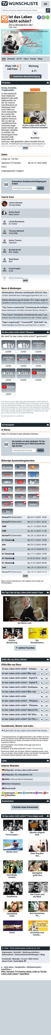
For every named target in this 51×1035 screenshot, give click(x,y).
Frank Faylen (14, 268)
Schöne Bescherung (12, 641)
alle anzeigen (7, 467)
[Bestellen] (35, 133)
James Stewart (15, 203)
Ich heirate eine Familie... (37, 933)
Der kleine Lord (24, 623)
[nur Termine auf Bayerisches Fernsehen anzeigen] (33, 475)
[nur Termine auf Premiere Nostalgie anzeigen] (7, 497)
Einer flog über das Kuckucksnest (37, 854)
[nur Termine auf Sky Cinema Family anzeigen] (20, 497)
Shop (40, 59)
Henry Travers (15, 240)
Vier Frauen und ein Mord (37, 895)
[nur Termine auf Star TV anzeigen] (20, 504)
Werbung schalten (31, 952)
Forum (33, 59)
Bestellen (35, 138)
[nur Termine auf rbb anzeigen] (20, 482)
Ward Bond (14, 259)
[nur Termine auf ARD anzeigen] (20, 467)
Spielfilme (5, 969)
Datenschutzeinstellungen (27, 954)
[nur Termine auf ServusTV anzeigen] (33, 497)
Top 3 (26, 59)
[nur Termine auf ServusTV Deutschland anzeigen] (7, 512)
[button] (39, 17)
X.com (24, 959)
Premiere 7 (33, 504)
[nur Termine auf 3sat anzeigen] (7, 489)
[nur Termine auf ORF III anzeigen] (7, 504)
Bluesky (16, 959)
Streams (11, 59)
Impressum (7, 952)
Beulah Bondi (15, 250)
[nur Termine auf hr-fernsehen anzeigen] (33, 482)
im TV (19, 59)
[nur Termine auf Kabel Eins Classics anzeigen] (33, 489)
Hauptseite (20, 967)
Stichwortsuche (34, 967)
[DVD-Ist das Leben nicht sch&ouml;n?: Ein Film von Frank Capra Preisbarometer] (47, 720)
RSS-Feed (33, 959)
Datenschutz (7, 954)
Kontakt (17, 952)
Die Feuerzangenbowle (12, 833)
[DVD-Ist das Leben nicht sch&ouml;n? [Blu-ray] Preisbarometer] (47, 674)
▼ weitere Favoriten (25, 648)
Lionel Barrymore (16, 221)
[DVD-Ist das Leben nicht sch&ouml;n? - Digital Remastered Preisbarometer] (47, 679)
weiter (40, 188)
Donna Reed (14, 212)
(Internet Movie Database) (19, 779)
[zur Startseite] (20, 3)
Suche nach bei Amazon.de (27, 730)
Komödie (12, 88)
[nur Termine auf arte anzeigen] (7, 475)
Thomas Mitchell (16, 231)
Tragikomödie (7, 90)
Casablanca (12, 896)
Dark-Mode (19, 961)
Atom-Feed (7, 961)
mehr (25, 148)
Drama (4, 88)
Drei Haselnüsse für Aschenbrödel (37, 914)
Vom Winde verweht (12, 876)
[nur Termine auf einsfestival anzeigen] (20, 489)
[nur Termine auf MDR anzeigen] (20, 475)
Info (4, 59)
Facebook (6, 959)
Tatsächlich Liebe (12, 914)
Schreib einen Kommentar (26, 807)
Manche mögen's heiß (37, 833)
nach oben (8, 967)
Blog (43, 954)
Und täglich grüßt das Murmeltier (37, 874)
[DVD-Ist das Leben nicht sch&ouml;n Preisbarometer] (47, 697)
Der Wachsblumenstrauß (37, 641)
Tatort (12, 932)
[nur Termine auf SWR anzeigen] (7, 482)
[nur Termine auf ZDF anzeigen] (33, 467)
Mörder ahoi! (12, 852)
